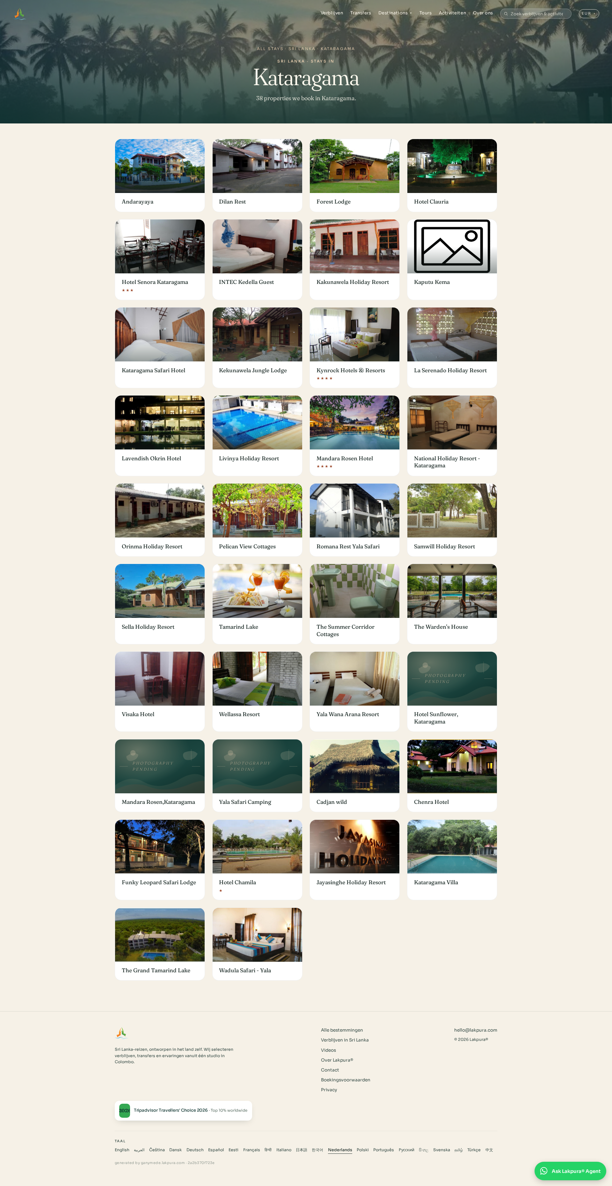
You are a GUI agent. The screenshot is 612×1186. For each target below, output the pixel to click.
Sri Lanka (302, 48)
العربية (139, 1150)
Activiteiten (452, 13)
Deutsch (195, 1150)
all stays (270, 48)
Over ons (483, 13)
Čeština (157, 1150)
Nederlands (340, 1150)
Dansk (175, 1150)
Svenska (441, 1150)
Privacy (329, 1090)
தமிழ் (459, 1150)
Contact (330, 1070)
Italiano (283, 1150)
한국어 (317, 1150)
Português (383, 1150)
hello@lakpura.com (475, 1030)
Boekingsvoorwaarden (345, 1080)
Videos (328, 1050)
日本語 (301, 1150)
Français (251, 1150)
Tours (425, 13)
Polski (363, 1150)
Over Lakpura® (337, 1060)
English (122, 1150)
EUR (589, 13)
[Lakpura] (19, 14)
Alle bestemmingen (342, 1030)
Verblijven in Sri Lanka (345, 1040)
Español (216, 1150)
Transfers (360, 13)
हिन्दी (268, 1150)
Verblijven (332, 13)
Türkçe (474, 1150)
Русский (406, 1150)
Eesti (233, 1150)
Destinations (395, 13)
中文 (489, 1150)
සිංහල (423, 1150)
